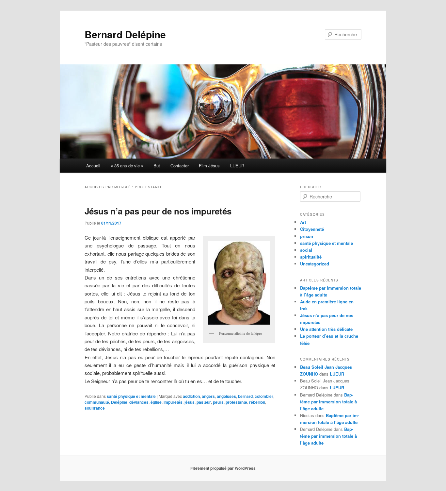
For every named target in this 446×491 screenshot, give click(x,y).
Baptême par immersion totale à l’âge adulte (328, 402)
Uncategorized (314, 264)
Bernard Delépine (125, 34)
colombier (264, 396)
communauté (97, 402)
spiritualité (311, 257)
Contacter (179, 165)
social (306, 250)
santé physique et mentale (131, 396)
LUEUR (237, 165)
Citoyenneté (312, 229)
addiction (191, 396)
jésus (189, 402)
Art (303, 222)
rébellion (257, 402)
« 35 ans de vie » (127, 165)
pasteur (204, 402)
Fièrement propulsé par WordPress (223, 468)
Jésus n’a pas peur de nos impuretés (158, 211)
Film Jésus (209, 165)
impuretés (173, 402)
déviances (139, 402)
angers (208, 396)
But (156, 165)
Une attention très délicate (326, 329)
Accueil (93, 165)
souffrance (95, 408)
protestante (236, 402)
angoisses (226, 396)
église (156, 402)
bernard (245, 396)
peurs (218, 402)
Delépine (119, 402)
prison (306, 236)
